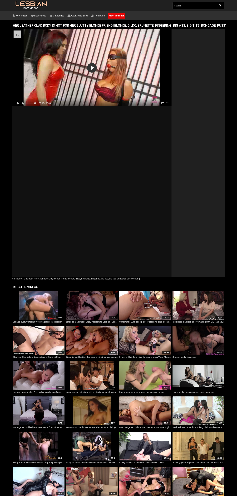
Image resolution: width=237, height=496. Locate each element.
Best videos (38, 15)
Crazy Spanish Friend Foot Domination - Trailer (141, 462)
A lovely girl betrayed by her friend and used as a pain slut (198, 462)
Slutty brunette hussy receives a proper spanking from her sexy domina (38, 462)
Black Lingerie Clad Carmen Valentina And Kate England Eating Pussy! (145, 427)
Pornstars (98, 15)
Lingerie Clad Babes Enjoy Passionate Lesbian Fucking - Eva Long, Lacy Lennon (92, 322)
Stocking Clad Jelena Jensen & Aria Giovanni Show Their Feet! (38, 357)
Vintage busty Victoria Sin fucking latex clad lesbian (37, 322)
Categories (56, 15)
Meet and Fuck (116, 15)
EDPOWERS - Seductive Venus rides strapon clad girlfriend (92, 427)
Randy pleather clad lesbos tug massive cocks (141, 392)
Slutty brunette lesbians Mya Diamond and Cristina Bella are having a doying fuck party (92, 462)
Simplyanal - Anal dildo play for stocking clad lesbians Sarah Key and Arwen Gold (145, 322)
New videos (19, 15)
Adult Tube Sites (77, 15)
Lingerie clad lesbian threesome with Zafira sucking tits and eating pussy (92, 357)
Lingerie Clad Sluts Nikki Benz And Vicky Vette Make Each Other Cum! (145, 357)
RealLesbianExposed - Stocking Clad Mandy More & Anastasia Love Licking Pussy (198, 427)
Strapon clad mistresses (184, 357)
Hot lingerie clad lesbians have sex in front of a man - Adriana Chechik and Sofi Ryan (38, 427)
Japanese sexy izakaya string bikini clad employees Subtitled (92, 392)
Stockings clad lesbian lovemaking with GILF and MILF (198, 322)
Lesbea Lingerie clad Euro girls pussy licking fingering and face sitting (38, 392)
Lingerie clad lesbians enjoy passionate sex (193, 392)
